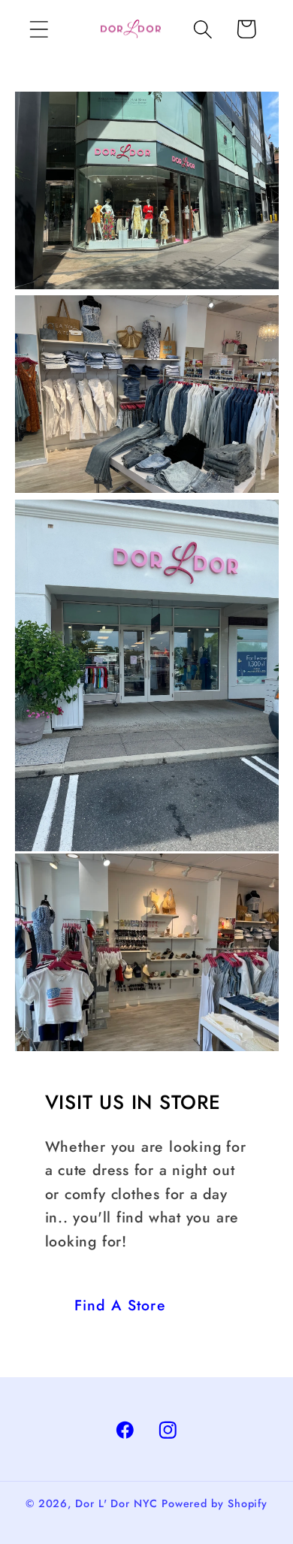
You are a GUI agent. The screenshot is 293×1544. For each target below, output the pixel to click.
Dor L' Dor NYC (116, 1503)
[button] (38, 29)
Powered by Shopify (214, 1503)
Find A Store (120, 1305)
